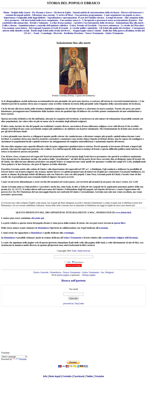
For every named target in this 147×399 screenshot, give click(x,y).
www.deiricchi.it (123, 212)
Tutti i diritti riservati (81, 251)
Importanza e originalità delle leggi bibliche (25, 17)
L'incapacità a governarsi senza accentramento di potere (109, 20)
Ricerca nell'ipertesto (73, 280)
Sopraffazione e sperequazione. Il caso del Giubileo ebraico (75, 17)
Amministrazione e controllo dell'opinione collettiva (43, 25)
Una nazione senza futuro (14, 28)
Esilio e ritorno (9, 25)
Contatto (67, 376)
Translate (22, 359)
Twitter (89, 376)
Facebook (78, 376)
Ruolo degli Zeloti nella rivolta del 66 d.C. (51, 30)
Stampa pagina (88, 275)
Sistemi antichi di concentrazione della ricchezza (96, 12)
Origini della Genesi (20, 12)
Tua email (73, 289)
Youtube (99, 376)
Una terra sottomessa (108, 25)
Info (45, 376)
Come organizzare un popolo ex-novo (122, 15)
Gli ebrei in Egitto (62, 12)
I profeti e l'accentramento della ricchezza (94, 23)
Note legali (54, 376)
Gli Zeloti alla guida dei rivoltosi (114, 28)
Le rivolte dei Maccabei (132, 25)
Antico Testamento (114, 33)
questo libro (119, 223)
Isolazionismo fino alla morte (130, 23)
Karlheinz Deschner (73, 33)
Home (6, 12)
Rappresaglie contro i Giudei (87, 30)
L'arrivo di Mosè (65, 15)
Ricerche (58, 33)
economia (103, 228)
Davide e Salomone (39, 23)
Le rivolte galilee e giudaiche (83, 28)
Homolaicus (43, 228)
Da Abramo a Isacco (42, 12)
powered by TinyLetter (73, 303)
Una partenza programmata (88, 15)
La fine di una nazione (61, 23)
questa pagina (63, 275)
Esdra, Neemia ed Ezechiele (83, 25)
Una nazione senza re (70, 20)
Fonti (36, 33)
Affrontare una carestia (43, 15)
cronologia (69, 233)
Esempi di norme (114, 17)
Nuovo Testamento (94, 33)
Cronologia (46, 33)
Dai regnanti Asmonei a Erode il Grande (48, 28)
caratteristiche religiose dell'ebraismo (120, 237)
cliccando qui (37, 218)
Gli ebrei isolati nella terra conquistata (39, 20)
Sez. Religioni (107, 272)
